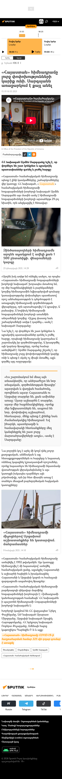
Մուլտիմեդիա (23, 650)
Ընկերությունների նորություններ (18, 729)
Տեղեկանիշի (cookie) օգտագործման (20, 737)
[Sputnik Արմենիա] (9, 22)
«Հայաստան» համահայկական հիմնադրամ (21, 655)
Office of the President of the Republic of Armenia (23, 149)
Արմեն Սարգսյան (40, 650)
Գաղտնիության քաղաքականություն (20, 733)
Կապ (4, 725)
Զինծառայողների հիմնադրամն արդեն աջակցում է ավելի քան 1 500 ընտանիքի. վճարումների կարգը (29, 256)
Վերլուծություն (45, 695)
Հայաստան (47, 184)
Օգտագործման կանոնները (35, 721)
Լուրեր (12, 44)
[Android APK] (10, 750)
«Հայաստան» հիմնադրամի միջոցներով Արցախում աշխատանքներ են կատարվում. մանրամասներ (29, 538)
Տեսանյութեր (8, 650)
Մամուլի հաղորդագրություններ (24, 725)
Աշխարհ (29, 695)
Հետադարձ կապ (10, 741)
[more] (57, 268)
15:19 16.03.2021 (9, 91)
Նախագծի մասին (11, 721)
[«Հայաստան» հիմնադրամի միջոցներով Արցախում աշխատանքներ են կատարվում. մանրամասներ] (31, 509)
